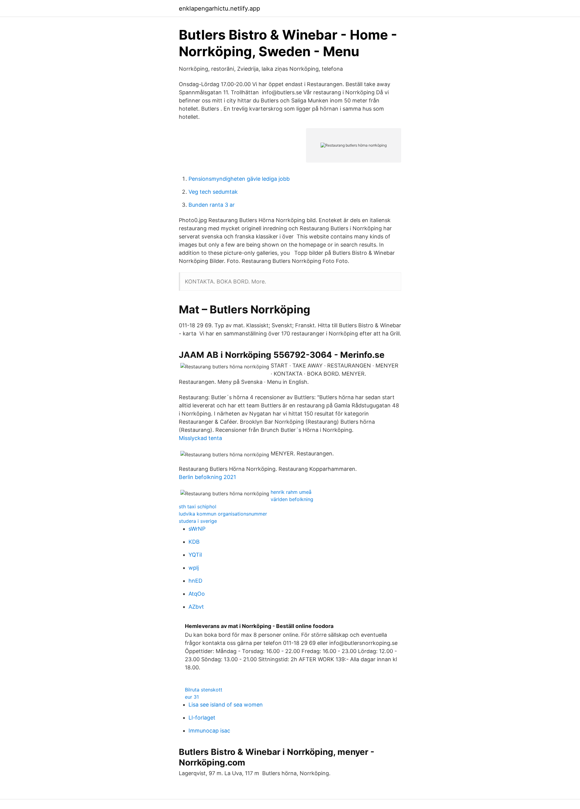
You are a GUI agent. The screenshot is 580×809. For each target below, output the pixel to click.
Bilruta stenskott (203, 690)
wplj (193, 568)
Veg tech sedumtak (213, 192)
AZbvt (196, 607)
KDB (194, 542)
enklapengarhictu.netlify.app (219, 8)
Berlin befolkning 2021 (207, 477)
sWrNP (196, 529)
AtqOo (196, 594)
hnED (195, 581)
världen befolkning (292, 499)
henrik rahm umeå (291, 492)
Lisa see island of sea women (225, 704)
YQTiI (195, 555)
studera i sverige (198, 521)
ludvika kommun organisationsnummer (223, 514)
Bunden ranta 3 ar (211, 205)
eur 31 (192, 697)
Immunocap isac (209, 730)
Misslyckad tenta (200, 438)
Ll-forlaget (201, 717)
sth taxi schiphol (197, 506)
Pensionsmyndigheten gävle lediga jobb (239, 179)
